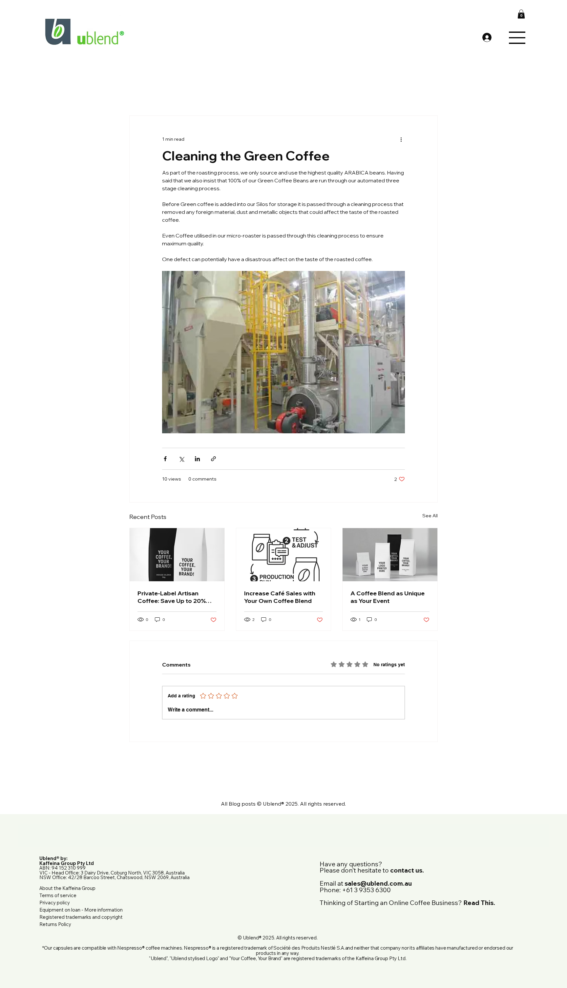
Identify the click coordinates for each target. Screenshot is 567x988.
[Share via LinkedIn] (197, 459)
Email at (366, 883)
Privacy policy (54, 902)
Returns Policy (55, 924)
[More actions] (401, 139)
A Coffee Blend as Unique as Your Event (387, 597)
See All (430, 516)
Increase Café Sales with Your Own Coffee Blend (279, 597)
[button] (521, 14)
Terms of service (57, 895)
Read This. (479, 902)
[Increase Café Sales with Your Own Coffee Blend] (283, 554)
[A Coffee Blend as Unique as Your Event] (390, 554)
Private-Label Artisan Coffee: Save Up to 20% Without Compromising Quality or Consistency (171, 597)
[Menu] (517, 38)
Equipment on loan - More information (81, 910)
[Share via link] (213, 459)
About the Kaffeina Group (67, 888)
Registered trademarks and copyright (81, 917)
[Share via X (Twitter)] (181, 459)
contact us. (407, 870)
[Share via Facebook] (165, 459)
